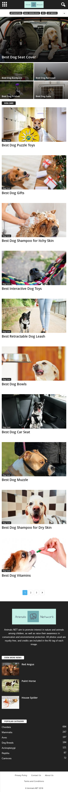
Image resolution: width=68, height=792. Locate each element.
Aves (4, 737)
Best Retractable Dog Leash (23, 336)
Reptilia (5, 753)
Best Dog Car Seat (16, 432)
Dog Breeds (8, 742)
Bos (43, 13)
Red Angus (28, 664)
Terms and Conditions (34, 781)
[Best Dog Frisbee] (17, 94)
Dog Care (6, 140)
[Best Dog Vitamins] (34, 555)
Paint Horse (29, 681)
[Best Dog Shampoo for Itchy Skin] (34, 220)
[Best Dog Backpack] (17, 75)
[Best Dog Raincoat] (51, 75)
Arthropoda (15, 13)
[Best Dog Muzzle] (34, 459)
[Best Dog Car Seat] (34, 411)
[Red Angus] (10, 669)
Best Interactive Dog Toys (22, 288)
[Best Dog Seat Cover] (34, 39)
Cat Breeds (52, 13)
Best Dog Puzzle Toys (18, 145)
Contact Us (36, 775)
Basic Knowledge (31, 13)
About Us (49, 775)
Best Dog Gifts (13, 193)
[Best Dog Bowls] (34, 363)
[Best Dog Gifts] (34, 172)
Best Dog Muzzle (15, 480)
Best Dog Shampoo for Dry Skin (27, 527)
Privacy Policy (21, 775)
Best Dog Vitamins (16, 575)
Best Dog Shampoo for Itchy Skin (28, 240)
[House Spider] (10, 702)
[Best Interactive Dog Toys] (34, 268)
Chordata (6, 727)
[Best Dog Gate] (51, 94)
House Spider (30, 697)
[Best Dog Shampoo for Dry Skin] (34, 507)
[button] (62, 5)
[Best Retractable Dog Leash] (34, 316)
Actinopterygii (9, 748)
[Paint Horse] (10, 685)
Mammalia (7, 732)
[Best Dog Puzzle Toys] (34, 124)
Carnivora (6, 758)
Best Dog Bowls (14, 384)
